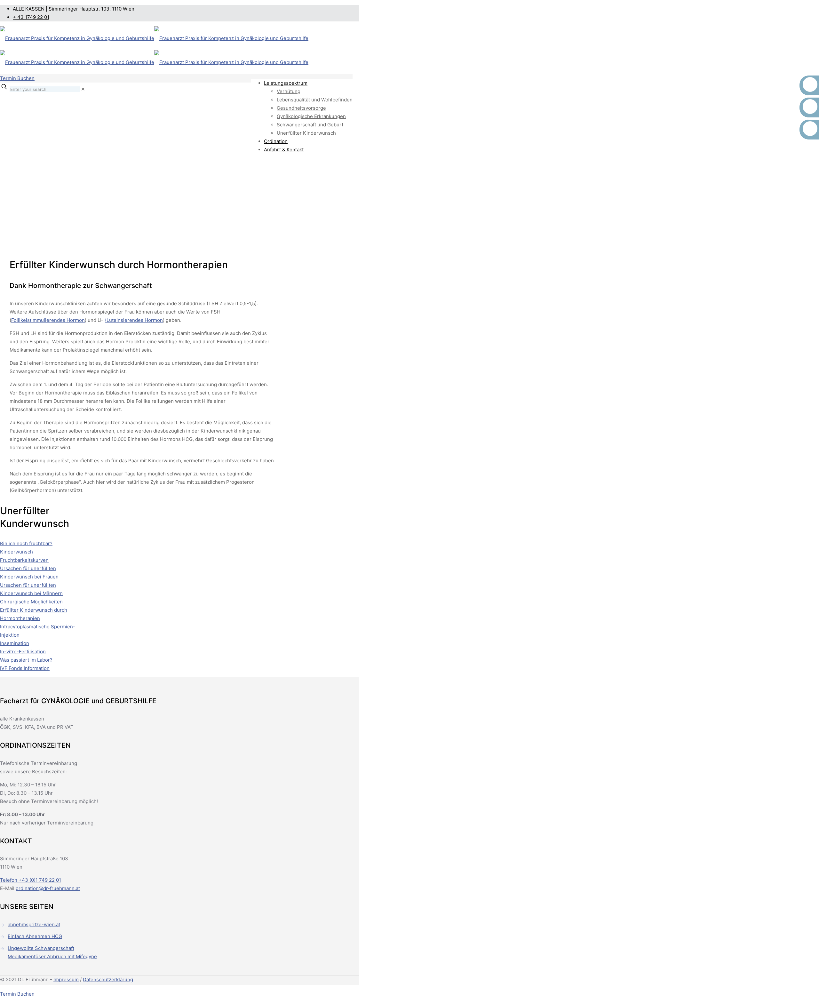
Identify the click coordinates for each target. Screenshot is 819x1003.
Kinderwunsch (16, 552)
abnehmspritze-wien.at (34, 924)
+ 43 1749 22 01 (31, 17)
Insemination (14, 643)
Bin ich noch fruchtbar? (26, 543)
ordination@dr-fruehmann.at (48, 888)
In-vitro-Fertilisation (23, 652)
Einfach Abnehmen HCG (35, 936)
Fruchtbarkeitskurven (24, 560)
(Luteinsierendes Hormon (134, 320)
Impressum (66, 979)
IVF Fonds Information (25, 668)
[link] (83, 89)
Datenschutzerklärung (108, 979)
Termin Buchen (17, 78)
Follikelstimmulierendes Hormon (48, 320)
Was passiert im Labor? (26, 660)
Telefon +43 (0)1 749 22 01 (30, 880)
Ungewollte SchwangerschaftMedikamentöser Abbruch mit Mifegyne (52, 952)
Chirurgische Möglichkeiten (31, 602)
